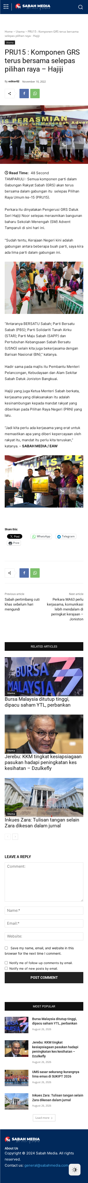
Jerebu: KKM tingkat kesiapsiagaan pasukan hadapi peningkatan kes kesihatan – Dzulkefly (43, 762)
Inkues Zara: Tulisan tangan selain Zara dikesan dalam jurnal (42, 823)
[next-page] (15, 837)
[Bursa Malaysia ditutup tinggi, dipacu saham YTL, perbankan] (44, 677)
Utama (20, 32)
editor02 (13, 81)
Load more (42, 1118)
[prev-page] (8, 837)
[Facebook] (24, 93)
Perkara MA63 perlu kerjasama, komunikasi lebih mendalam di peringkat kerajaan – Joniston (65, 609)
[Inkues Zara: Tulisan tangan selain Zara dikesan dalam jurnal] (44, 797)
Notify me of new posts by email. (33, 968)
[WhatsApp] (35, 93)
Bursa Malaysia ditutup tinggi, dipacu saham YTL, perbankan (38, 702)
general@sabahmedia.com (46, 1165)
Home (9, 32)
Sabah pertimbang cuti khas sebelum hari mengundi (22, 604)
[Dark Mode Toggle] (74, 1169)
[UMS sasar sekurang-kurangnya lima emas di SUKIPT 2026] (16, 1078)
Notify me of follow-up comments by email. (41, 963)
